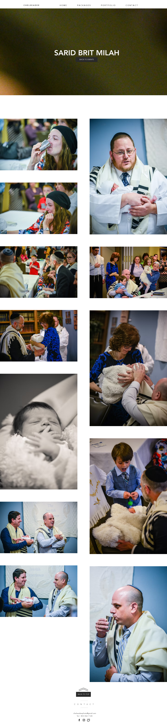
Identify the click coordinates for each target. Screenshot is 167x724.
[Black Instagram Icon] (83, 720)
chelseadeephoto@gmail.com (84, 713)
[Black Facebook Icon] (79, 720)
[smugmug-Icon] (88, 720)
